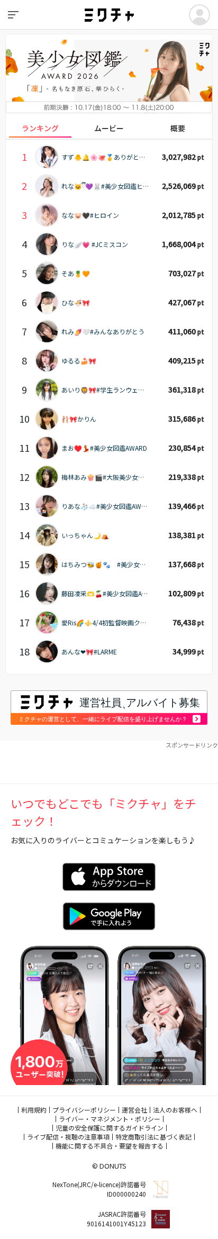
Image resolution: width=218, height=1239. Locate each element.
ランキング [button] (40, 128)
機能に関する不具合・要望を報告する (110, 1145)
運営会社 (134, 1109)
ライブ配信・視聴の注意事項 (68, 1136)
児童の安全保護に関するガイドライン (110, 1127)
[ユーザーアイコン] (199, 14)
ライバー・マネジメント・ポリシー (109, 1118)
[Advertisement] (109, 762)
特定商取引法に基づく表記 (153, 1136)
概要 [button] (177, 128)
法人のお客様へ (175, 1109)
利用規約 (34, 1109)
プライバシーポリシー (84, 1109)
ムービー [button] (109, 128)
